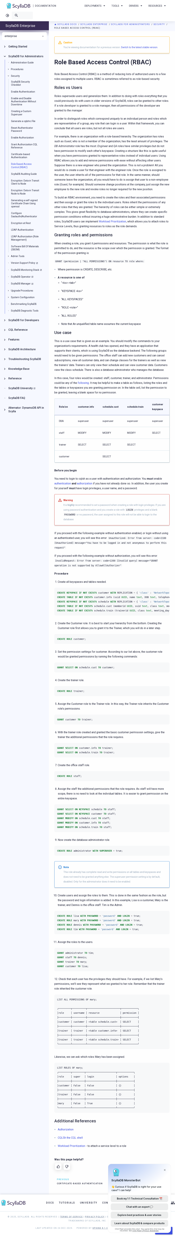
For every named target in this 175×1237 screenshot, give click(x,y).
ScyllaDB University (20, 388)
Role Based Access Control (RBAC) (21, 165)
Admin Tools (17, 256)
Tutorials (67, 1202)
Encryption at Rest (21, 223)
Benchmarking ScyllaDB (24, 304)
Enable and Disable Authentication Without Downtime (23, 101)
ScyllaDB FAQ (16, 398)
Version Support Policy (23, 262)
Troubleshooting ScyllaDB (24, 359)
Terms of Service (71, 1217)
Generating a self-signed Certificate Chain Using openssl (24, 203)
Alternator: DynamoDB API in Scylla (26, 409)
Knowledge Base (18, 368)
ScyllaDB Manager (21, 283)
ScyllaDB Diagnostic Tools (24, 310)
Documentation (45, 6)
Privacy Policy (95, 1217)
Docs (50, 1202)
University (88, 1202)
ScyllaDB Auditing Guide (24, 174)
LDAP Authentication (22, 229)
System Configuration (23, 297)
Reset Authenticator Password (22, 129)
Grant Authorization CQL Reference (24, 146)
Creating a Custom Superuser (21, 113)
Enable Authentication (23, 91)
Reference (15, 378)
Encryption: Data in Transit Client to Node (25, 182)
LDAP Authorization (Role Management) (25, 238)
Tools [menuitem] (115, 6)
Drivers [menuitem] (134, 6)
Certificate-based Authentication (20, 156)
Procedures (17, 69)
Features (13, 339)
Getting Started (17, 46)
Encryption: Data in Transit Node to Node (25, 192)
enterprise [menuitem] (11, 36)
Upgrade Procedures (22, 290)
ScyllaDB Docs (67, 24)
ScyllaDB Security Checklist (20, 83)
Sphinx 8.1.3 (100, 1228)
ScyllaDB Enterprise (94, 24)
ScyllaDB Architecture (22, 349)
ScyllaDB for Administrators (131, 24)
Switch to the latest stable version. (139, 47)
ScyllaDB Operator (21, 276)
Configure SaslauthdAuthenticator (24, 215)
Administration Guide (22, 62)
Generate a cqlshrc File (23, 121)
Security (159, 24)
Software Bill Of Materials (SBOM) (25, 248)
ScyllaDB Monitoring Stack (25, 270)
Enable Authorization (22, 137)
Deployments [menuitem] (93, 6)
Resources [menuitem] (155, 6)
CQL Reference (18, 329)
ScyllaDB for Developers (23, 320)
